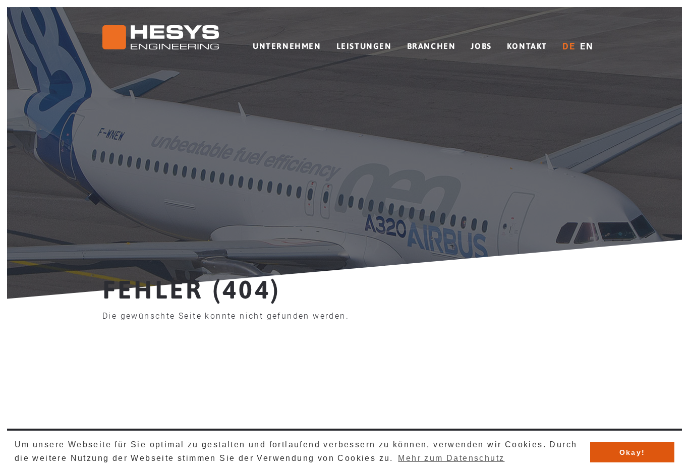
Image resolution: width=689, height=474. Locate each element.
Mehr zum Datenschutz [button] (451, 458)
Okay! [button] (632, 452)
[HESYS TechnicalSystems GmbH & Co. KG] (160, 39)
